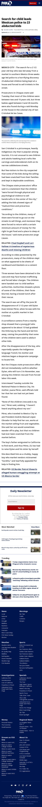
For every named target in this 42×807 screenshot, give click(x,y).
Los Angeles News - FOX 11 (25, 723)
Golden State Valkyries (26, 656)
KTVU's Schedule (24, 754)
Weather (5, 642)
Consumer (5, 628)
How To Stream (24, 740)
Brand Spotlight (24, 715)
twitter (30, 785)
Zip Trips (22, 614)
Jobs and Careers (24, 745)
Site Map (22, 766)
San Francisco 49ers (25, 649)
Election (4, 637)
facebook (19, 785)
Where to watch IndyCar (7, 756)
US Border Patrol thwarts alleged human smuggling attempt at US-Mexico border (21, 472)
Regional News (26, 720)
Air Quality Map (6, 651)
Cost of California (7, 683)
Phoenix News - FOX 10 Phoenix (25, 727)
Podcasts (4, 630)
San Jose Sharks (24, 665)
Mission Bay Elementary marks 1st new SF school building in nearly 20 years (25, 572)
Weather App (6, 661)
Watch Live (33, 3)
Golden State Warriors (26, 651)
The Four (22, 682)
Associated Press (19, 30)
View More (35, 527)
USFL (21, 670)
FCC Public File (24, 769)
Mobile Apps (23, 760)
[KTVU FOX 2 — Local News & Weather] (7, 3)
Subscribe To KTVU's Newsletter (26, 763)
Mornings (23, 611)
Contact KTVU (23, 747)
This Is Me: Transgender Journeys (26, 698)
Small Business (6, 727)
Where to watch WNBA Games (9, 770)
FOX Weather (6, 663)
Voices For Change (25, 708)
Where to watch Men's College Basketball (9, 760)
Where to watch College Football (7, 746)
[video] (35, 532)
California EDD (6, 678)
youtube (15, 785)
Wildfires (4, 623)
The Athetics (23, 663)
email (11, 785)
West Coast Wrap (7, 633)
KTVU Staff (22, 742)
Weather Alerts (6, 645)
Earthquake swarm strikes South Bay (13, 530)
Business (4, 626)
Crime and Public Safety (31, 30)
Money (5, 720)
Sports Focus (23, 693)
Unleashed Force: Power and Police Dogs (7, 689)
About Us (23, 737)
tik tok (26, 785)
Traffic (21, 616)
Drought (4, 621)
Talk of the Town (24, 695)
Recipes (21, 621)
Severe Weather (7, 658)
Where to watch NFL (8, 742)
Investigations (8, 675)
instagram (22, 785)
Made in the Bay (24, 688)
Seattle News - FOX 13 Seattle (26, 731)
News (4, 611)
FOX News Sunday (7, 635)
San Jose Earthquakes (26, 668)
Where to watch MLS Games (8, 774)
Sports (22, 642)
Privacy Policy (23, 517)
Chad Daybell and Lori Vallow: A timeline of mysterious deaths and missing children (18, 246)
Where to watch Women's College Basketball (7, 765)
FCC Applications (24, 771)
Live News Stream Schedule (25, 757)
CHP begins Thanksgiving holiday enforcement (12, 539)
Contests (22, 619)
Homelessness (6, 680)
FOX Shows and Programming (24, 750)
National (4, 616)
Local (3, 614)
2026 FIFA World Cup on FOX (26, 646)
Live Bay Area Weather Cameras (9, 648)
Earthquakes (5, 656)
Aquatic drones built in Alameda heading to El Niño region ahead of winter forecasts (25, 588)
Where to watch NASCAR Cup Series (8, 752)
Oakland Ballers (24, 661)
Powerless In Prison (8, 685)
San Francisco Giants (26, 654)
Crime (3, 619)
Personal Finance (7, 722)
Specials (22, 675)
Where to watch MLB (8, 749)
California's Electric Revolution (25, 679)
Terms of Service (22, 519)
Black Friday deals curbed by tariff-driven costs (14, 548)
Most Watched (8, 527)
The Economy (6, 725)
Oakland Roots (24, 658)
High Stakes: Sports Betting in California (25, 685)
